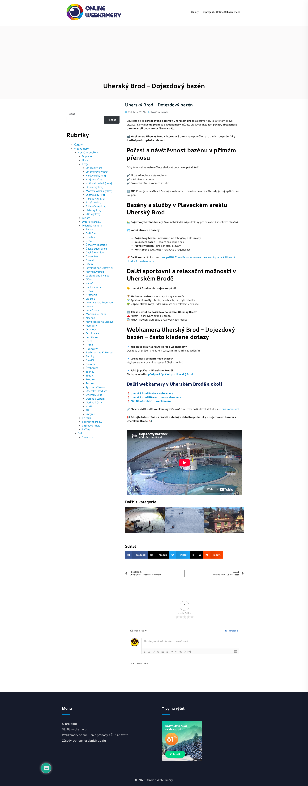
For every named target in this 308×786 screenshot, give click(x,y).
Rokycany (92, 348)
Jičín (89, 279)
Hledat (71, 114)
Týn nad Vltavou (95, 387)
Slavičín (90, 360)
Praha (89, 345)
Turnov (90, 383)
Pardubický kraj (95, 198)
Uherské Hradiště (96, 391)
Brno (89, 241)
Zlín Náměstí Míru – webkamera (151, 401)
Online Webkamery (160, 780)
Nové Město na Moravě (100, 321)
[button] (136, 555)
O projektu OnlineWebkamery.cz (221, 12)
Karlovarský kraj (96, 175)
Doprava (87, 156)
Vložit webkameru (74, 729)
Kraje (85, 164)
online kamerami (228, 409)
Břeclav (90, 237)
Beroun (90, 229)
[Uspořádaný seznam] (162, 652)
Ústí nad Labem (95, 398)
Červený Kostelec (96, 245)
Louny (89, 306)
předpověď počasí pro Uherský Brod (170, 374)
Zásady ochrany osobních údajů (84, 740)
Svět (80, 433)
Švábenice (92, 368)
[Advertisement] (154, 48)
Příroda (86, 418)
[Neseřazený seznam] (167, 652)
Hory (85, 160)
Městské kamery (92, 225)
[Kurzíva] (149, 652)
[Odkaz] (180, 652)
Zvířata (86, 429)
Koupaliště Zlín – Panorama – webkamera (187, 257)
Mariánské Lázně (96, 314)
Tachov (90, 371)
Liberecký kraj (94, 187)
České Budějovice (96, 248)
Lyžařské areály (91, 221)
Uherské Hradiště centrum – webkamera (156, 397)
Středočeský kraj (96, 206)
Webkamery (81, 148)
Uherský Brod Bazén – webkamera (152, 393)
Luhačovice (92, 310)
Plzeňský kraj (94, 202)
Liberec (90, 298)
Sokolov (90, 364)
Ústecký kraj (93, 210)
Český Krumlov (95, 252)
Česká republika (88, 152)
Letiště (86, 218)
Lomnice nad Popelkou (99, 302)
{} (185, 651)
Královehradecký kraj (99, 183)
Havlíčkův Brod (95, 271)
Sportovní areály (92, 421)
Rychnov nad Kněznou (99, 352)
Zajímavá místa (91, 425)
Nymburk (91, 325)
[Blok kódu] (176, 652)
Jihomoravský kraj (97, 171)
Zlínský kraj (93, 214)
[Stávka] (158, 652)
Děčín (89, 264)
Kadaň (89, 283)
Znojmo (90, 414)
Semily (90, 356)
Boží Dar (91, 233)
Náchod (90, 318)
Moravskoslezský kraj (99, 191)
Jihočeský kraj (94, 168)
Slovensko (88, 437)
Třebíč (90, 375)
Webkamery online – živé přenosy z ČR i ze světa (95, 735)
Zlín (88, 410)
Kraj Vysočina (94, 179)
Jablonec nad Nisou (97, 275)
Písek (89, 341)
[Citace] (171, 652)
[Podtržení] (153, 652)
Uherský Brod (94, 395)
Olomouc (91, 329)
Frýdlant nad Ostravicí (99, 268)
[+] (189, 651)
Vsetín (90, 406)
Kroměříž (91, 295)
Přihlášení (233, 630)
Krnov (89, 291)
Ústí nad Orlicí (94, 402)
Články (195, 12)
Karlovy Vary (93, 287)
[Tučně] (144, 652)
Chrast (90, 260)
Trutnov (90, 379)
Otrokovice (92, 333)
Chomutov (92, 256)
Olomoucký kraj (95, 194)
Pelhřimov (92, 337)
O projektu (69, 724)
